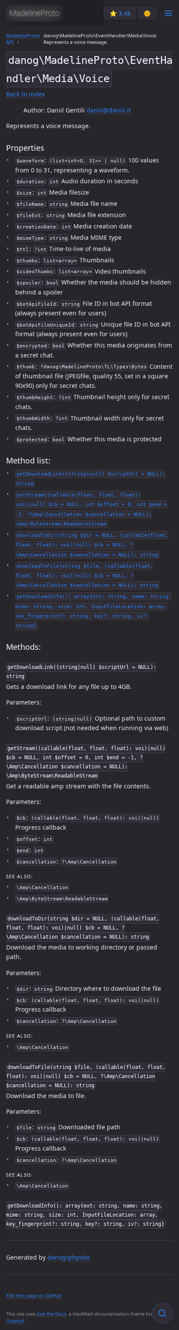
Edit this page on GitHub (34, 1295)
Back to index (25, 94)
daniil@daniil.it (108, 110)
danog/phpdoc (68, 1257)
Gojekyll (15, 1320)
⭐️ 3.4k (119, 13)
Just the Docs (51, 1313)
